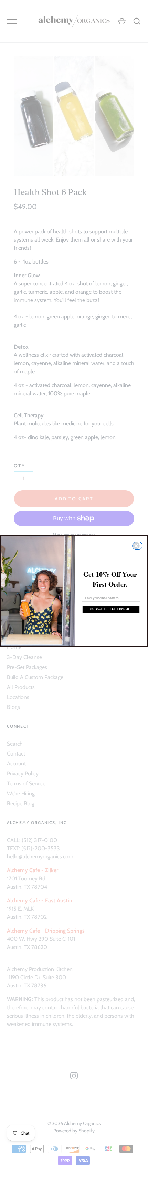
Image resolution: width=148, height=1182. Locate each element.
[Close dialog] (138, 545)
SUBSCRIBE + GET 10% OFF (111, 608)
